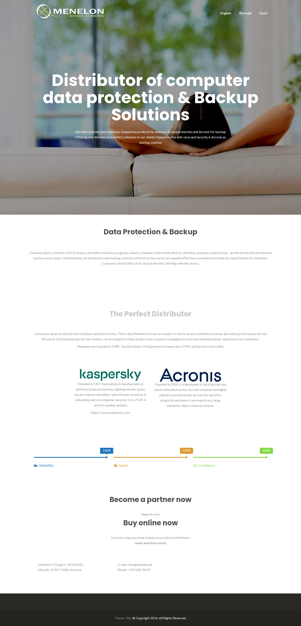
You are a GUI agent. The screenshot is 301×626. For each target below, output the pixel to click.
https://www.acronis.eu (197, 405)
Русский (245, 13)
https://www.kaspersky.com (110, 412)
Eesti (263, 13)
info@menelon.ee (140, 564)
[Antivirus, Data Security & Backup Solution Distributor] (71, 11)
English (226, 13)
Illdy (128, 618)
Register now (150, 514)
